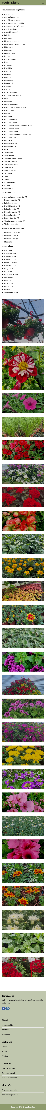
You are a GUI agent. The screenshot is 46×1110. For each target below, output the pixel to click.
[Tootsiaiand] (10, 2)
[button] (42, 3)
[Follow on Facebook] (4, 1008)
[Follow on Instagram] (8, 1008)
